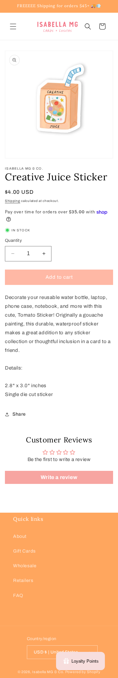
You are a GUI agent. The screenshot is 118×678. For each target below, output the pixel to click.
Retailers (23, 580)
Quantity (13, 240)
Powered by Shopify (83, 672)
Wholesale (24, 565)
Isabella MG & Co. (48, 672)
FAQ (18, 595)
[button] (13, 26)
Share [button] (19, 414)
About (20, 536)
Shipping (12, 201)
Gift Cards (24, 551)
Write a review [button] (59, 477)
